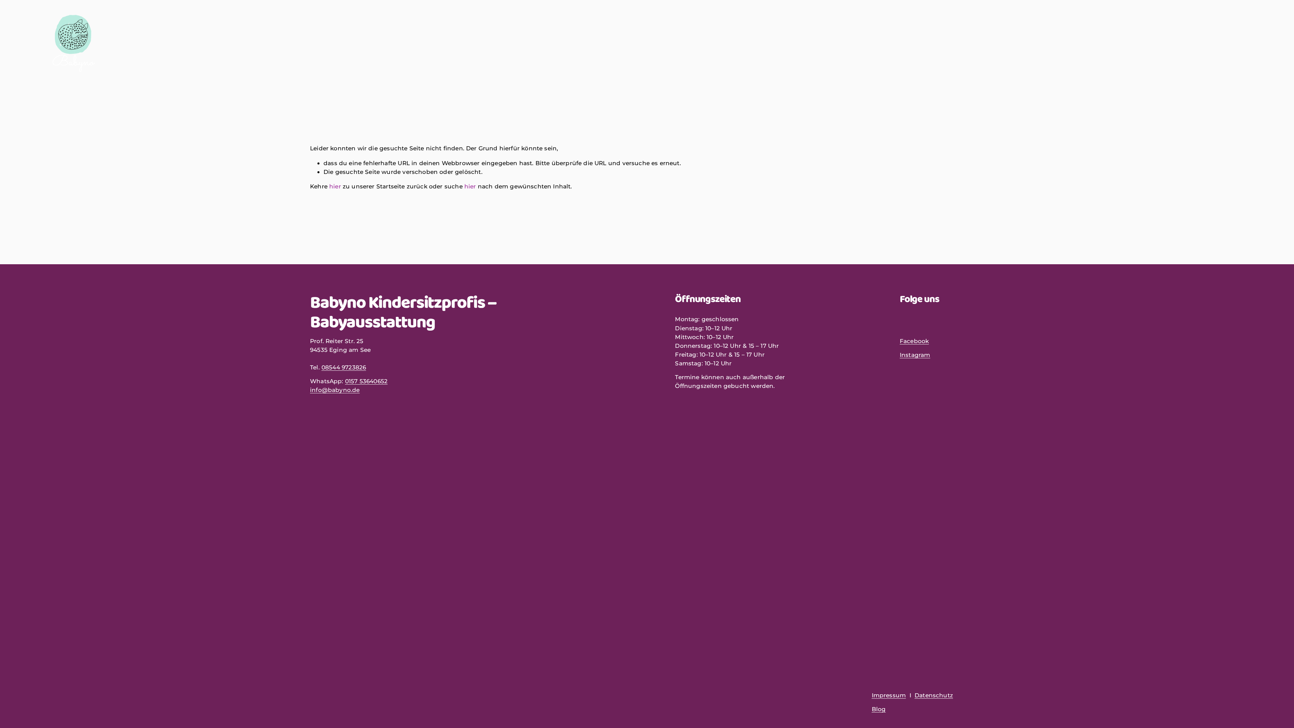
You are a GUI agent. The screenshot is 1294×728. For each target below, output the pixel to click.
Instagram (915, 354)
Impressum (889, 695)
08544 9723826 (343, 367)
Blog (879, 708)
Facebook (914, 340)
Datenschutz (934, 695)
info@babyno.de (335, 389)
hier (335, 186)
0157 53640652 (366, 381)
